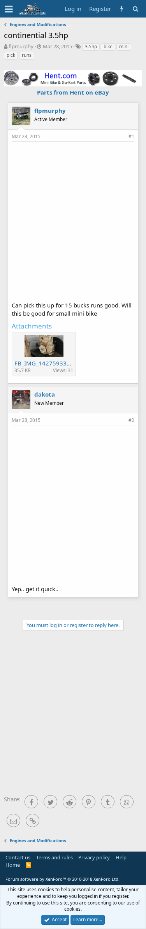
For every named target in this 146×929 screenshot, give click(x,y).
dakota (44, 394)
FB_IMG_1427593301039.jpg (54, 363)
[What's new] (121, 9)
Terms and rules (54, 857)
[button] (9, 9)
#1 (131, 136)
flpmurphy (21, 46)
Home (12, 864)
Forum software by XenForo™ (62, 879)
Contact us (17, 857)
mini (123, 46)
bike (108, 46)
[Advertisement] (73, 220)
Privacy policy (94, 857)
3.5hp (91, 46)
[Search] (135, 9)
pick (11, 55)
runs (27, 55)
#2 (131, 420)
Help (121, 857)
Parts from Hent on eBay (73, 92)
